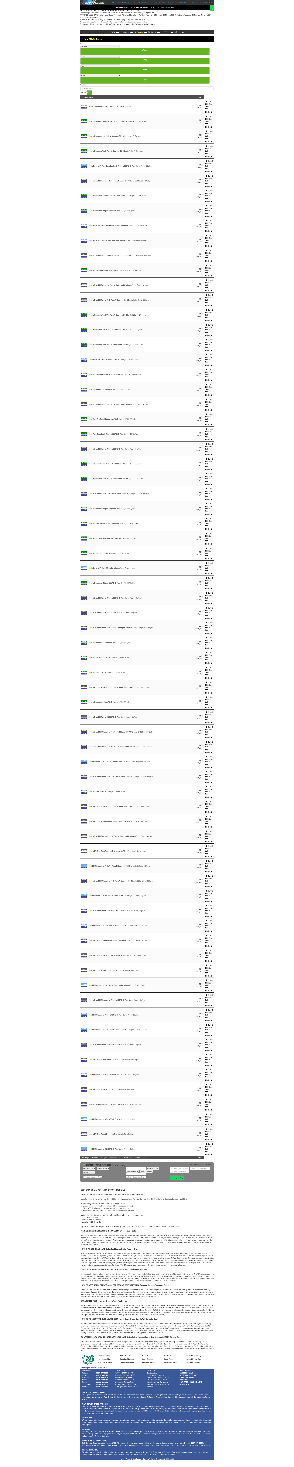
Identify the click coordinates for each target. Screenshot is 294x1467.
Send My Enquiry (177, 1178)
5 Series (126, 32)
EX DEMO (133, 2)
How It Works (148, 1459)
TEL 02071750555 (111, 2)
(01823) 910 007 (102, 1384)
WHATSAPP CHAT (99, 2)
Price (89, 92)
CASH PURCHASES (187, 1377)
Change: (83, 43)
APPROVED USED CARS (189, 1375)
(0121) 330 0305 (102, 1377)
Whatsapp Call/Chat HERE (125, 1375)
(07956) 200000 (100, 1445)
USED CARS (140, 2)
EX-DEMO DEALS (186, 1373)
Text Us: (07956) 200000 (124, 1373)
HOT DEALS (170, 2)
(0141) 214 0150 (102, 1386)
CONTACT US (209, 2)
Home (122, 1459)
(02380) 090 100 (102, 1382)
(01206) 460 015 (102, 1375)
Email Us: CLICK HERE (123, 1377)
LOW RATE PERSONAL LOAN (191, 1382)
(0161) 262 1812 (102, 1380)
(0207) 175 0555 (204, 1164)
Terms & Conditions (133, 1459)
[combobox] (145, 51)
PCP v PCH (184, 1380)
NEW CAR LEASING (151, 2)
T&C (203, 2)
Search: (83, 85)
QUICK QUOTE (197, 2)
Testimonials (152, 1373)
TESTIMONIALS (180, 2)
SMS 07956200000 (123, 2)
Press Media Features (155, 1375)
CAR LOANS (162, 2)
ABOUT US (188, 2)
